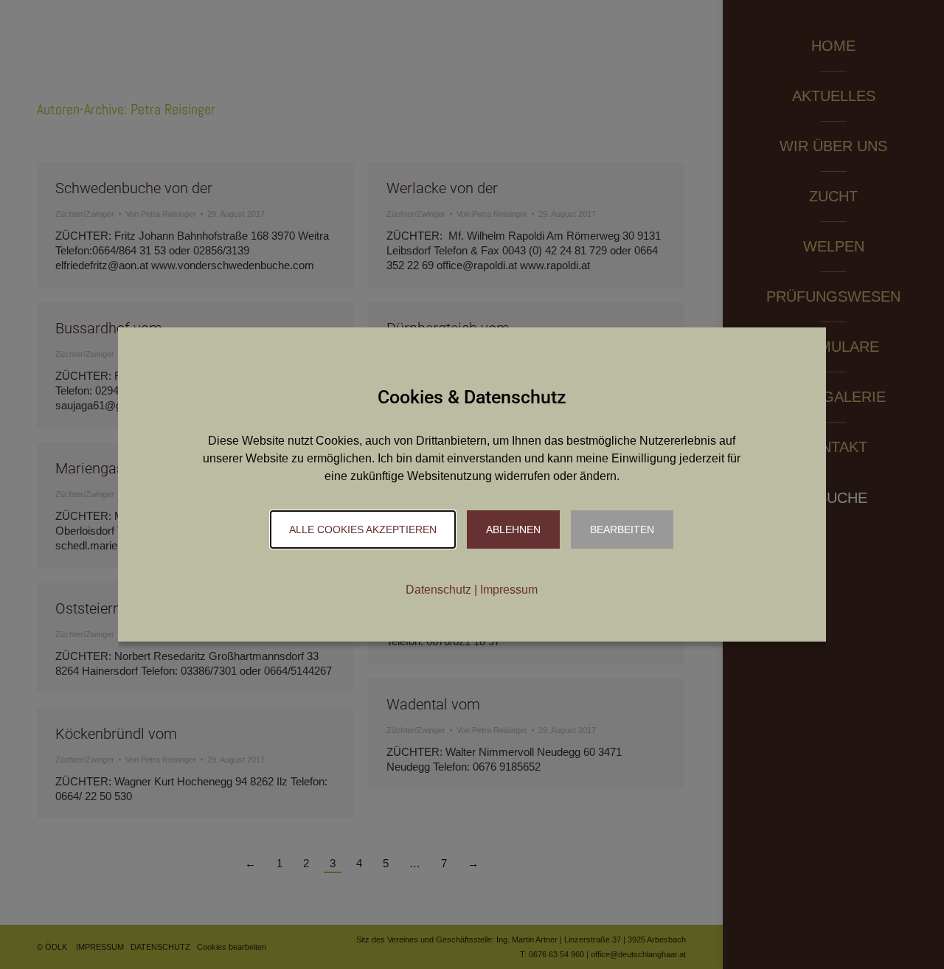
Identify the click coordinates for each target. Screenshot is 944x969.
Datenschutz (438, 589)
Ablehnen (513, 529)
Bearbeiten (622, 529)
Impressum (509, 589)
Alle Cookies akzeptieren (363, 529)
